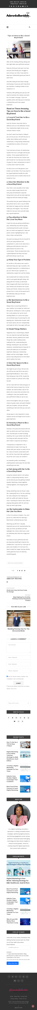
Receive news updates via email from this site (18, 687)
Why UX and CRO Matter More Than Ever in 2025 (12, 921)
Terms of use (23, 3)
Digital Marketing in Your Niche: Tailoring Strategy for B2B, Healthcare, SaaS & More (12, 756)
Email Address (11, 944)
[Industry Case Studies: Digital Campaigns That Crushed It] (25, 778)
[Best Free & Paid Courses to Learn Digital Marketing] (25, 789)
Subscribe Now (12, 963)
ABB (27, 1003)
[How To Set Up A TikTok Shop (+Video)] (25, 744)
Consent (9, 952)
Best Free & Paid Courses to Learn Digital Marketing (12, 788)
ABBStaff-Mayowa (14, 579)
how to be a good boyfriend (15, 563)
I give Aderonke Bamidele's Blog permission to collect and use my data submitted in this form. (18, 955)
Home (11, 1)
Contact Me (23, 1)
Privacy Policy (14, 3)
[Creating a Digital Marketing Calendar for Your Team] (25, 768)
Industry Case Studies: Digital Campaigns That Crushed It (12, 778)
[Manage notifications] (33, 1006)
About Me (16, 1)
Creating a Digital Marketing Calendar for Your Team (12, 768)
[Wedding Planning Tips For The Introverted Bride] (18, 618)
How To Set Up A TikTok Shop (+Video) (12, 744)
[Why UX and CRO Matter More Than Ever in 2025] (25, 921)
